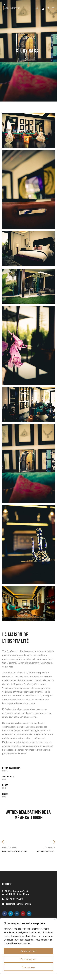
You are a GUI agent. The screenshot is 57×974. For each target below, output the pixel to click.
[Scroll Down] (28, 64)
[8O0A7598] (28, 603)
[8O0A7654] (28, 404)
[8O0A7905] (28, 189)
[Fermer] (55, 919)
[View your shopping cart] (42, 8)
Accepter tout (28, 951)
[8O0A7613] (28, 544)
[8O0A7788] (28, 248)
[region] (28, 946)
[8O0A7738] (28, 286)
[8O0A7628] (28, 463)
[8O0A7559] (28, 130)
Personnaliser (28, 959)
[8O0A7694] (28, 345)
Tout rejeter (28, 967)
